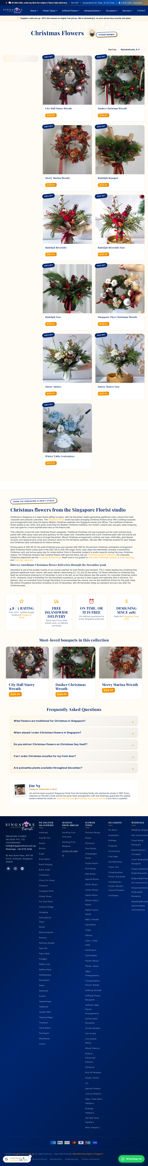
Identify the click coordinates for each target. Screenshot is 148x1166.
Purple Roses (91, 863)
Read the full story (65, 798)
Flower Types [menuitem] (49, 10)
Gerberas (89, 1067)
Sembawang (45, 975)
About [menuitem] (33, 10)
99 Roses (89, 843)
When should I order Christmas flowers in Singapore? (47, 732)
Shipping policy (72, 1159)
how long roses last (24, 560)
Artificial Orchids (93, 990)
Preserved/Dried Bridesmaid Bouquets (140, 892)
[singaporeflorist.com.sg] (12, 11)
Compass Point (46, 891)
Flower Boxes (92, 961)
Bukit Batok (44, 859)
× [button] (30, 1156)
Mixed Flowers (92, 1048)
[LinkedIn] (22, 868)
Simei (41, 985)
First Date (113, 856)
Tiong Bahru (45, 1028)
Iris (86, 1083)
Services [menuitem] (126, 10)
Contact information (91, 1159)
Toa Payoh (44, 1033)
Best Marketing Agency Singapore (88, 1154)
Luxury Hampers (93, 1094)
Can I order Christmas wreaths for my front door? (45, 756)
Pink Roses (90, 868)
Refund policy (56, 1159)
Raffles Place (45, 969)
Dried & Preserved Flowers (90, 1057)
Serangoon (44, 980)
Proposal (112, 846)
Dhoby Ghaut (45, 896)
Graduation (113, 835)
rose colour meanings (98, 557)
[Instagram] (15, 868)
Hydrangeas (91, 955)
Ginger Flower (92, 1078)
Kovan (42, 927)
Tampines (43, 1006)
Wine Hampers (92, 1127)
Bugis (42, 854)
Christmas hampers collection (101, 555)
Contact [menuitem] (141, 10)
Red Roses (90, 874)
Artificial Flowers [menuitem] (69, 10)
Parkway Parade (46, 943)
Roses (88, 838)
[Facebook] (8, 868)
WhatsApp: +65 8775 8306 (19, 849)
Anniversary (114, 851)
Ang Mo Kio (44, 838)
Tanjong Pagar (46, 1017)
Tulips (88, 930)
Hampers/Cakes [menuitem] (91, 10)
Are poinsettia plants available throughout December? (48, 767)
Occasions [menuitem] (111, 10)
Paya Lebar (44, 953)
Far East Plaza (46, 901)
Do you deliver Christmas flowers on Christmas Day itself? (50, 744)
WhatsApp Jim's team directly (91, 798)
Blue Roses (90, 848)
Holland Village (46, 907)
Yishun (42, 1044)
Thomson (43, 1022)
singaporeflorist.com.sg (23, 1154)
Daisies (88, 935)
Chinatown (44, 875)
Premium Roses (92, 832)
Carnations (90, 924)
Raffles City (44, 964)
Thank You (113, 867)
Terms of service (39, 1159)
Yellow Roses (91, 890)
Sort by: (112, 49)
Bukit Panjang (45, 864)
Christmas (113, 895)
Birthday (112, 840)
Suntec (42, 996)
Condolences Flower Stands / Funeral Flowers (116, 886)
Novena (43, 937)
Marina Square (46, 932)
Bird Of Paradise (93, 1072)
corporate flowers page (50, 557)
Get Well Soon (115, 862)
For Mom (112, 830)
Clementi (43, 885)
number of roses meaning (121, 557)
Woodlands (44, 1038)
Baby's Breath (92, 919)
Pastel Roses (91, 895)
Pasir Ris (43, 948)
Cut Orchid (90, 1033)
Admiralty (43, 832)
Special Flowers (93, 1088)
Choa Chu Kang (46, 880)
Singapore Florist (56, 519)
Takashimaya (45, 1001)
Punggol (43, 959)
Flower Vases (91, 966)
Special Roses (92, 879)
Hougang (43, 912)
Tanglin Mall (45, 1012)
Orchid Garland (92, 1028)
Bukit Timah (44, 870)
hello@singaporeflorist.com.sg (21, 846)
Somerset (43, 991)
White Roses (91, 884)
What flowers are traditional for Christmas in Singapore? (50, 720)
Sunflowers (90, 950)
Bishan (42, 848)
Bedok (42, 843)
